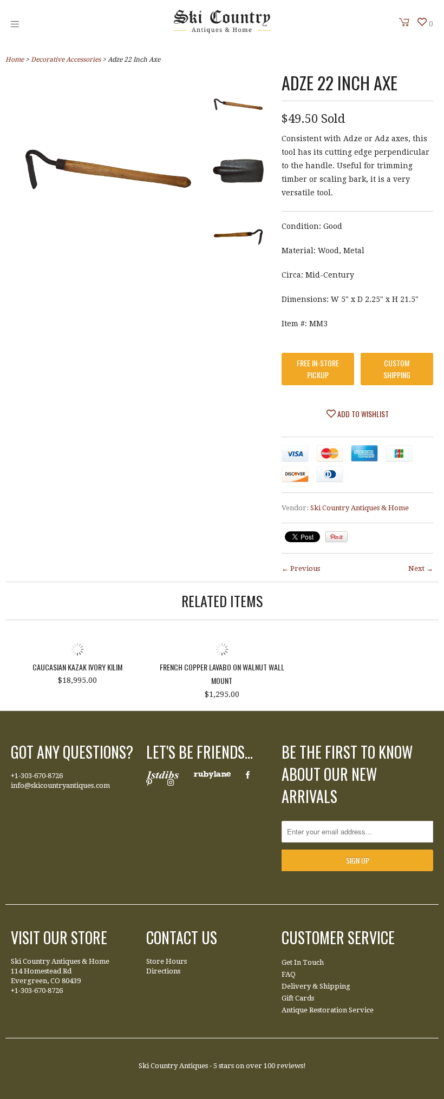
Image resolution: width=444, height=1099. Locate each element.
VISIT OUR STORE (59, 937)
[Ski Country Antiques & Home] (222, 31)
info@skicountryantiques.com (60, 785)
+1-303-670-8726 (37, 776)
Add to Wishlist (362, 413)
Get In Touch (303, 962)
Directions (163, 971)
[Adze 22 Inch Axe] (108, 258)
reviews (290, 1066)
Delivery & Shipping (316, 986)
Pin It (336, 536)
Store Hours (166, 961)
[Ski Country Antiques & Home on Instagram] (170, 782)
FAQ (289, 974)
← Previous (301, 568)
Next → (420, 568)
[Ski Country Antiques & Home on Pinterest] (149, 782)
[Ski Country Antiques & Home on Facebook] (248, 775)
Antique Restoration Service (328, 1010)
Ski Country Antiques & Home (359, 508)
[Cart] (404, 22)
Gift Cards (298, 998)
